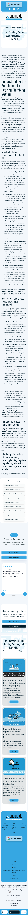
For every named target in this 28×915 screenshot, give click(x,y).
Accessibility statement (14, 900)
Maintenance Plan (14, 831)
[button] (24, 912)
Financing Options (14, 828)
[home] (14, 17)
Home (6, 27)
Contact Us (4, 829)
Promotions (23, 825)
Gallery (23, 827)
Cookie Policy (14, 903)
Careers (23, 823)
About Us (4, 827)
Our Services (4, 825)
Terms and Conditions (14, 895)
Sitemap (14, 906)
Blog (14, 823)
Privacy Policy (14, 898)
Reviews (14, 825)
